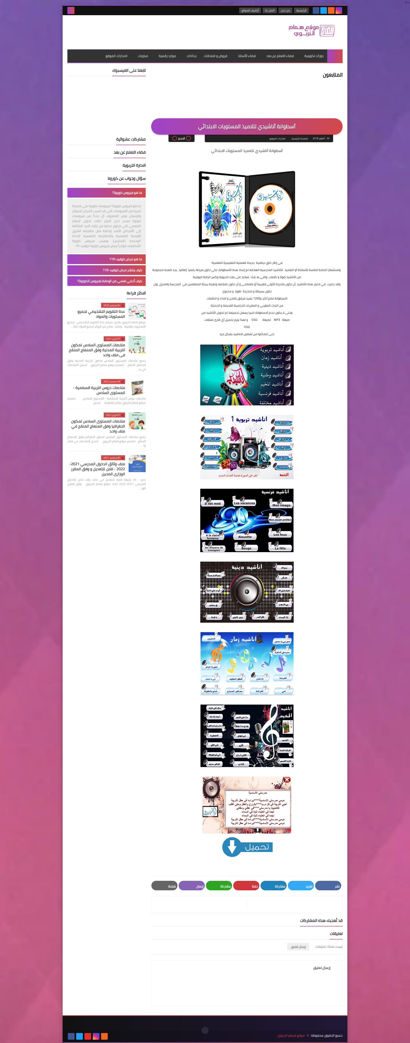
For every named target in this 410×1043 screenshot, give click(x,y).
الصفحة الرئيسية (300, 138)
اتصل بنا (270, 10)
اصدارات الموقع (116, 56)
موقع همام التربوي (291, 1035)
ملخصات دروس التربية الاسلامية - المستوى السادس (99, 390)
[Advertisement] (153, 30)
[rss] (331, 10)
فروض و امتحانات (215, 56)
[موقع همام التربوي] (308, 32)
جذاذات (192, 56)
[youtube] (87, 1036)
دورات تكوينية (314, 56)
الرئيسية (301, 10)
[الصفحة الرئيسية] (335, 55)
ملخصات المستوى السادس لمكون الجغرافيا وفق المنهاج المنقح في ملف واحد (98, 426)
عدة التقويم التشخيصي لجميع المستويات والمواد (101, 314)
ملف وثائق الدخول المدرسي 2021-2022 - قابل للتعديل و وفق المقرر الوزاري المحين (97, 468)
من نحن (285, 10)
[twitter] (323, 10)
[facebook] (316, 10)
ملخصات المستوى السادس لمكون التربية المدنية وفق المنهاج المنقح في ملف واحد (97, 349)
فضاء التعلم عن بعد (280, 56)
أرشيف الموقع (250, 10)
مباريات (143, 56)
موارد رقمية (167, 56)
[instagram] (338, 10)
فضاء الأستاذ (247, 56)
